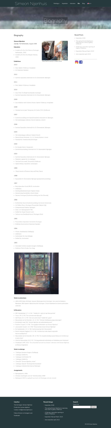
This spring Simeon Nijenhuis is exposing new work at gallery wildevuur (84, 42)
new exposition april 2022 (83, 54)
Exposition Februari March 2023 (85, 51)
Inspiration (65, 3)
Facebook (17, 415)
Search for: (76, 404)
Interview (72, 3)
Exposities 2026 (80, 38)
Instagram (27, 413)
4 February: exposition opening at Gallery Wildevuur (85, 47)
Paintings (57, 3)
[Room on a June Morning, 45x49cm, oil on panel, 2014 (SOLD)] (41, 273)
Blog (83, 3)
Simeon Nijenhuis (31, 3)
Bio (79, 3)
